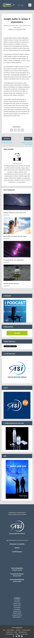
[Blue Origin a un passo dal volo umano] (17, 225)
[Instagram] (19, 636)
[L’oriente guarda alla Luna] (17, 273)
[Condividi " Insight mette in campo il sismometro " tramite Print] (22, 130)
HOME (4, 630)
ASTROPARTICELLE (10, 634)
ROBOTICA (17, 634)
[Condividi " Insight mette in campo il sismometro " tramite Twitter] (15, 130)
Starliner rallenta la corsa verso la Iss (15, 212)
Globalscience (19, 627)
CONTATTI (17, 548)
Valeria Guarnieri (17, 581)
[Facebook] (13, 636)
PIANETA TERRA (9, 632)
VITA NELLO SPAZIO (26, 630)
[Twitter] (16, 636)
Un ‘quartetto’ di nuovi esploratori (14, 260)
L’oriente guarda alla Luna (11, 283)
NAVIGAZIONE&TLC (23, 632)
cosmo (20, 25)
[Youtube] (22, 636)
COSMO (15, 632)
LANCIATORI (18, 630)
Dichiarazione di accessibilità (17, 544)
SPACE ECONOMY (10, 630)
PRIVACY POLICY (24, 634)
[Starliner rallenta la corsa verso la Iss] (17, 202)
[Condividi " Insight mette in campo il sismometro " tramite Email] (19, 130)
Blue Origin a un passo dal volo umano (15, 236)
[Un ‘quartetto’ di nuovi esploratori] (17, 249)
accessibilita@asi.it (17, 551)
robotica (25, 25)
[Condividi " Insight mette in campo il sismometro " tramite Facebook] (11, 130)
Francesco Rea (14, 25)
